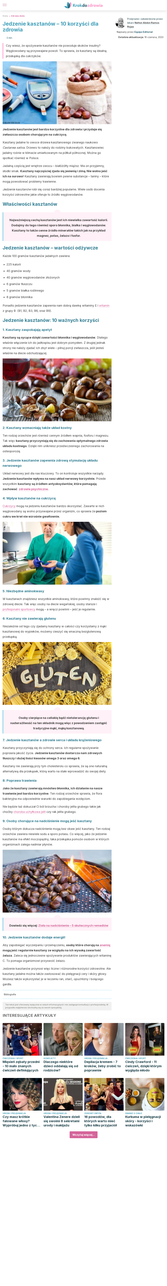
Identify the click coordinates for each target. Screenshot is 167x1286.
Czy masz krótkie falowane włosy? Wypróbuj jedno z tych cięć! (21, 1121)
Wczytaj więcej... (83, 1134)
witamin (104, 305)
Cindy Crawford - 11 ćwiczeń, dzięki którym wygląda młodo (143, 1066)
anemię (105, 945)
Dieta (5, 16)
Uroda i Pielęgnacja (95, 1058)
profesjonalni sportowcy (19, 609)
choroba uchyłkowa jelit (30, 811)
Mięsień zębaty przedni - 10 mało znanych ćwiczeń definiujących (21, 1066)
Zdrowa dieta (18, 16)
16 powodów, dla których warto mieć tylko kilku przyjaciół (100, 1121)
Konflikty (50, 1058)
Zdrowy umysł (92, 1113)
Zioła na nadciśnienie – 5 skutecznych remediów (73, 925)
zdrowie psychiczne (33, 489)
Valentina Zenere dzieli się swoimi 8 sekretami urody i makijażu (62, 1121)
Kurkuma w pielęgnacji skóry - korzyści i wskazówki (143, 1121)
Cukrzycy (9, 506)
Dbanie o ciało (133, 1113)
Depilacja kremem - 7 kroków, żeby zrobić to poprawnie (102, 1066)
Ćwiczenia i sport (13, 1058)
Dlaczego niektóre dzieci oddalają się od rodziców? (61, 1066)
